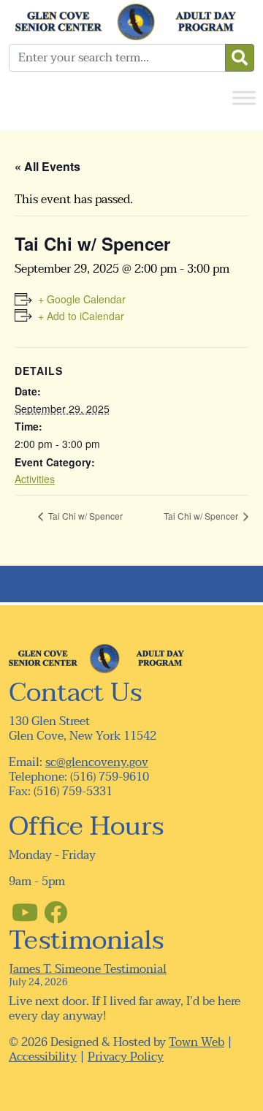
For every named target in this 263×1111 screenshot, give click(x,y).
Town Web (196, 1042)
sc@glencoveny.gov (96, 762)
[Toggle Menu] (244, 98)
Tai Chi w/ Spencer (84, 515)
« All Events (47, 166)
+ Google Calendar (82, 299)
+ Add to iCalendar (81, 315)
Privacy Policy (126, 1057)
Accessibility (43, 1057)
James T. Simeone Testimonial (88, 969)
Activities (35, 478)
